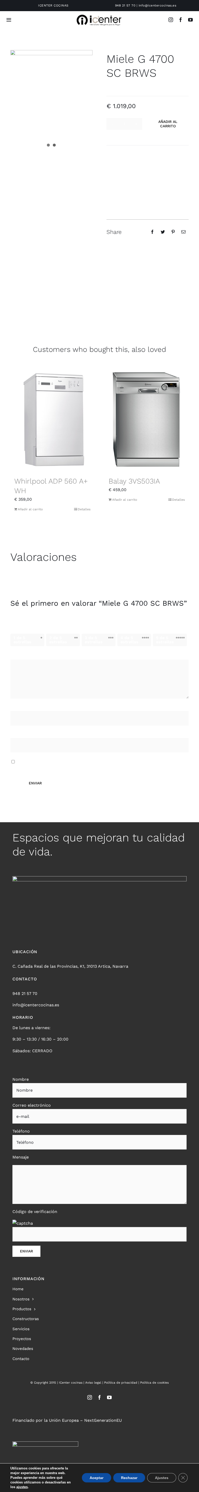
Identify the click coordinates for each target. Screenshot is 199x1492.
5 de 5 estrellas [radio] (165, 639)
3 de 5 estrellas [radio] (94, 639)
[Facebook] (152, 232)
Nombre (20, 707)
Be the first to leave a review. (135, 85)
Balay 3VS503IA (134, 481)
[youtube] (190, 19)
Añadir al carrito (167, 124)
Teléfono (21, 1131)
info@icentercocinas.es (157, 5)
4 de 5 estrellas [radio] (129, 639)
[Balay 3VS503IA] (147, 419)
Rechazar (129, 1478)
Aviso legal (93, 1382)
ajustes (22, 1487)
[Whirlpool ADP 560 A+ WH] (52, 419)
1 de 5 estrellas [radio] (22, 639)
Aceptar (96, 1478)
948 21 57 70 (125, 5)
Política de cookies (154, 1382)
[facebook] (180, 19)
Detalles (84, 509)
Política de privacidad (120, 1382)
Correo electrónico (31, 734)
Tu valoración (25, 654)
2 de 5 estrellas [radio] (58, 639)
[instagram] (170, 19)
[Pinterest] (173, 232)
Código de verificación (34, 1211)
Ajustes (161, 1478)
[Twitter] (163, 232)
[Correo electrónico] (183, 232)
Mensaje (20, 1157)
